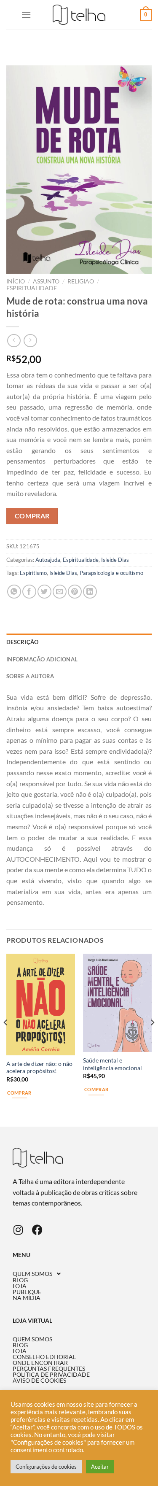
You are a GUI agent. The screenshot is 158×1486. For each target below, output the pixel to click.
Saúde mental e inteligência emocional (112, 1064)
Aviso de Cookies (39, 1381)
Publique (27, 1292)
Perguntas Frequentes (49, 1369)
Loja (20, 1286)
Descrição (22, 642)
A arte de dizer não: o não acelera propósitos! (39, 1067)
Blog (20, 1280)
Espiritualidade (31, 288)
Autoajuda (47, 559)
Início (15, 281)
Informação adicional (42, 659)
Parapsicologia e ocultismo (111, 572)
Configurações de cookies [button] (46, 1466)
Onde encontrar (40, 1363)
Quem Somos (32, 1273)
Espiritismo (33, 572)
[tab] (79, 642)
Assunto (46, 281)
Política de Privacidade (51, 1375)
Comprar (32, 516)
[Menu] (26, 14)
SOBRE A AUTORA (30, 676)
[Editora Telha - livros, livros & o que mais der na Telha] (79, 15)
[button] (79, 1273)
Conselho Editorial (44, 1357)
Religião (80, 281)
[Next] (152, 1039)
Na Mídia (26, 1298)
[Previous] (6, 1039)
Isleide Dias (115, 559)
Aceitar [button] (100, 1466)
